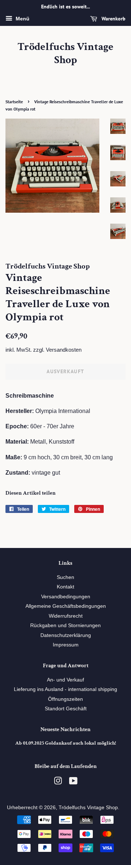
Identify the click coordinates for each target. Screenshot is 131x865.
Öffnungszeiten (65, 699)
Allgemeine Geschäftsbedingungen (65, 606)
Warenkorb (113, 18)
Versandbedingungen (65, 596)
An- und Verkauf (65, 680)
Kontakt (65, 587)
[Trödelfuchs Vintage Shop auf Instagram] (58, 782)
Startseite (14, 101)
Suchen (65, 577)
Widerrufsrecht (66, 616)
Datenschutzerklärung (65, 635)
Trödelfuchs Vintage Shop (65, 53)
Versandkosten (64, 350)
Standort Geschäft (66, 708)
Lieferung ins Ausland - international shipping (65, 689)
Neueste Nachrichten (65, 729)
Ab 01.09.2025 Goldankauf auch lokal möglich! (65, 743)
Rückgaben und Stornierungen (65, 625)
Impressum (66, 645)
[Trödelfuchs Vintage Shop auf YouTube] (73, 782)
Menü (21, 19)
